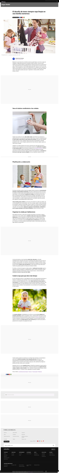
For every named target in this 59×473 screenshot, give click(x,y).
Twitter (21, 17)
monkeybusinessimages (23, 371)
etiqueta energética (38, 148)
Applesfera (5, 456)
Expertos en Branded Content (19, 59)
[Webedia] (6, 449)
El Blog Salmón (51, 453)
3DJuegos (13, 453)
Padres (14, 439)
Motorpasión (35, 453)
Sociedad (5, 439)
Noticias (5, 432)
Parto (5, 434)
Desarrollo (23, 434)
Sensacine (20, 453)
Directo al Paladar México (29, 465)
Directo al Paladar (29, 453)
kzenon (30, 371)
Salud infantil (15, 432)
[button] (19, 58)
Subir (52, 449)
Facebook (19, 17)
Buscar (53, 445)
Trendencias (43, 453)
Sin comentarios (16, 17)
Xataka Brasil (5, 466)
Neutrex (37, 317)
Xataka (5, 453)
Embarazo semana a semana (25, 437)
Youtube (38, 441)
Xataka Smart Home (6, 457)
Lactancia (23, 432)
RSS (41, 441)
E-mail (24, 17)
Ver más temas (6, 441)
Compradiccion (44, 456)
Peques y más (24, 439)
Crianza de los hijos (16, 436)
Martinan (40, 371)
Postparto (14, 434)
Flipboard (22, 17)
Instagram (39, 441)
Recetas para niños (7, 436)
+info (57, 1)
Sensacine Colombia (21, 466)
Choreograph (34, 371)
